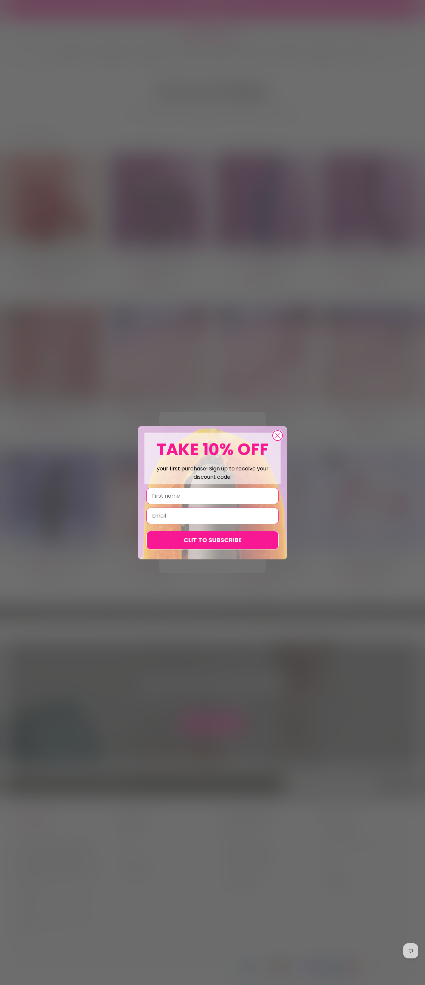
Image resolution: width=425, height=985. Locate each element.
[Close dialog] (278, 436)
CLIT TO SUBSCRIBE (213, 540)
